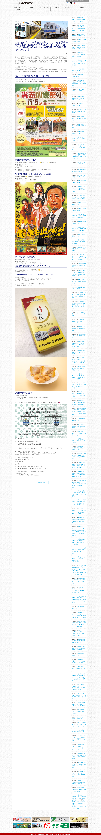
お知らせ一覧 (41, 482)
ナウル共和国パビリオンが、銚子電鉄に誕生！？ (79, 336)
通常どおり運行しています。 (81, 0)
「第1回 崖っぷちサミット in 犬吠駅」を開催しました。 (79, 433)
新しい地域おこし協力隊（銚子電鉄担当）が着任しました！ (79, 426)
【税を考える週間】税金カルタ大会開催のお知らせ (79, 328)
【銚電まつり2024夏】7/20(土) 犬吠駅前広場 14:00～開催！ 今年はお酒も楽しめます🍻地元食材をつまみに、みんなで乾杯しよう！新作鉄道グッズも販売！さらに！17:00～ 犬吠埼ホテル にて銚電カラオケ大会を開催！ (79, 801)
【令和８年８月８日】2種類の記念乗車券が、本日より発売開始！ (79, 19)
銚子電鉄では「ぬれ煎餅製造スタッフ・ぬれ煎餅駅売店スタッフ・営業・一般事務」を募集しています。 (79, 305)
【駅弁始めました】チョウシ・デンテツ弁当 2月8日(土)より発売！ (79, 661)
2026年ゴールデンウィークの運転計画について (79, 164)
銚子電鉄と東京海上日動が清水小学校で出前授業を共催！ (79, 448)
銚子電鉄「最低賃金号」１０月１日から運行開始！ (79, 352)
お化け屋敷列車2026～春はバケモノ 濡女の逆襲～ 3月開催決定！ (79, 215)
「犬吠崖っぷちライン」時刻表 (19, 8)
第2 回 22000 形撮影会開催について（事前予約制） (79, 111)
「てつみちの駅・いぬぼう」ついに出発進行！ (78, 314)
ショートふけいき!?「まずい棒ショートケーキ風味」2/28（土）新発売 (79, 197)
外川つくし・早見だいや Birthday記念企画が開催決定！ (79, 138)
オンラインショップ (70, 7)
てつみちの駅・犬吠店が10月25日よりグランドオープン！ (79, 321)
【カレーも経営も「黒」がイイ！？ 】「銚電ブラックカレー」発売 (79, 724)
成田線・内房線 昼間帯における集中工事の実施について (79, 368)
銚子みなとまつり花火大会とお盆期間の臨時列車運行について (79, 782)
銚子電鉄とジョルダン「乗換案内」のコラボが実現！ (78, 440)
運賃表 (31, 7)
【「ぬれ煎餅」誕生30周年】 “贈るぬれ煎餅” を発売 (79, 241)
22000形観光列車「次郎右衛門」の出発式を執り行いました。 (78, 641)
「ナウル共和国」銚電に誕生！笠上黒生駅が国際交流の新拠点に (78, 402)
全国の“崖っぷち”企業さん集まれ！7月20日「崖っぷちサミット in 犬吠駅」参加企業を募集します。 (79, 484)
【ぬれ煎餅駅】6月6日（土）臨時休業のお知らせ (79, 118)
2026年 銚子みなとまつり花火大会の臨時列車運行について (79, 47)
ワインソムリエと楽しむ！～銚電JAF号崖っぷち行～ (79, 281)
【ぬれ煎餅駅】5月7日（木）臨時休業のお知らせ (79, 125)
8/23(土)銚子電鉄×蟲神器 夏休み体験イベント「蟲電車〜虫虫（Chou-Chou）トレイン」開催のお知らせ (79, 411)
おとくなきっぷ (44, 7)
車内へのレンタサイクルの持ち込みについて (79, 668)
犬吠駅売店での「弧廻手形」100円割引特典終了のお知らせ (79, 789)
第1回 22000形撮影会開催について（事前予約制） (79, 249)
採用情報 (82, 7)
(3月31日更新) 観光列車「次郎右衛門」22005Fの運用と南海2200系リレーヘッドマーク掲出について (79, 599)
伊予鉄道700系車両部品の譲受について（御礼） (79, 265)
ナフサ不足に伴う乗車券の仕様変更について (79, 91)
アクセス (57, 7)
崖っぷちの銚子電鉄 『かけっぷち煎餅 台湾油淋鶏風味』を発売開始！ (79, 228)
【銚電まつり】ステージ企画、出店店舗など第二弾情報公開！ (79, 54)
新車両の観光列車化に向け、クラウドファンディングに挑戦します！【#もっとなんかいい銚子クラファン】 (79, 677)
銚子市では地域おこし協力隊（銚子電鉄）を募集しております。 (79, 648)
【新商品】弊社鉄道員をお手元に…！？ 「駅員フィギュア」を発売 (78, 704)
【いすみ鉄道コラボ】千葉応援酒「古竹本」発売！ (79, 711)
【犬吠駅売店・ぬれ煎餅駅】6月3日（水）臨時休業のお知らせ (79, 98)
